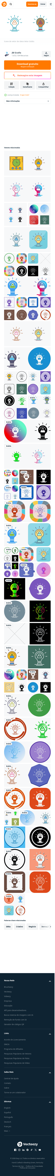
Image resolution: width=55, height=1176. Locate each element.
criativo (19, 1148)
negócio (32, 1148)
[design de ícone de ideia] (15, 287)
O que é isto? (24, 95)
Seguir (46, 55)
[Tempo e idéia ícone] (27, 162)
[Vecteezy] (4, 4)
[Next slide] (45, 1148)
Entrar (43, 4)
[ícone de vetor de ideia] (27, 188)
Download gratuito (27, 65)
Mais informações (13, 100)
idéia (8, 1148)
